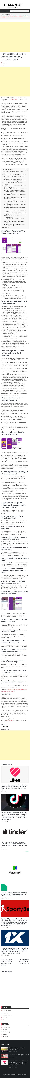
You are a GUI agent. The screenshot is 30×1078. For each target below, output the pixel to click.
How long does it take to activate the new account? (15, 222)
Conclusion (6, 227)
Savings (5, 1017)
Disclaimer (5, 1036)
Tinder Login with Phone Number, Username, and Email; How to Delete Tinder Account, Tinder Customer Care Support (14, 844)
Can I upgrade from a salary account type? (15, 197)
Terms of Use (6, 1027)
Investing (5, 1013)
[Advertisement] (15, 37)
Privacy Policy (6, 1032)
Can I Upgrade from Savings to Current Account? (13, 183)
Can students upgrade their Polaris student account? (15, 211)
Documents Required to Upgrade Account (13, 179)
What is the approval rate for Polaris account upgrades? (16, 205)
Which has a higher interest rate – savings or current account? (16, 216)
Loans (4, 1019)
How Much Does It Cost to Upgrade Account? (14, 181)
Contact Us (5, 1034)
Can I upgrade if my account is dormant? (15, 190)
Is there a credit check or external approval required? (15, 208)
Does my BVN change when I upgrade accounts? (16, 188)
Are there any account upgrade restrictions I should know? (16, 202)
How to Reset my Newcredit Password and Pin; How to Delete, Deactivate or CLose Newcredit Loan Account (14, 894)
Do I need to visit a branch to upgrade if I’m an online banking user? (16, 199)
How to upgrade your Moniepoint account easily (23, 961)
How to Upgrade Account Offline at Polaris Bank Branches (13, 177)
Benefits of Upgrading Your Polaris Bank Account (13, 172)
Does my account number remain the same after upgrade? (16, 213)
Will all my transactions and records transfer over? (16, 195)
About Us (5, 1029)
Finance (5, 63)
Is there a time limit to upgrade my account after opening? (15, 192)
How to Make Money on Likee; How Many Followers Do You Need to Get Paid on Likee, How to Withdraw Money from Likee (15, 787)
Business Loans (7, 1010)
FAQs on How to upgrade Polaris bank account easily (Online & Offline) (14, 186)
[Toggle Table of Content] (25, 169)
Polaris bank (13, 99)
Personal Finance (7, 1015)
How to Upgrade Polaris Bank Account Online (14, 174)
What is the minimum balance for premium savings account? (15, 225)
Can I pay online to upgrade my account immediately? (15, 219)
